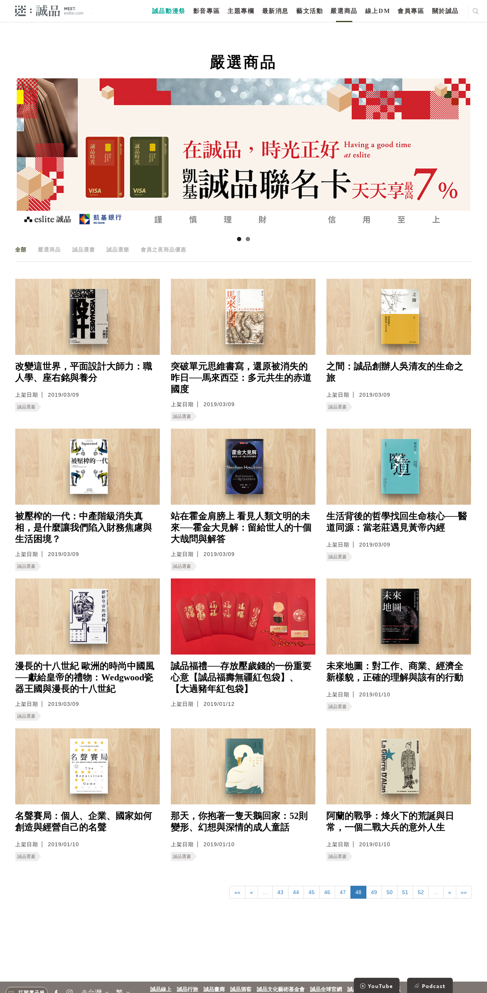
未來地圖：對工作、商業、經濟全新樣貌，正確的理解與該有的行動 (394, 671)
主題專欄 (241, 11)
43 (280, 892)
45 (312, 892)
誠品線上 (161, 989)
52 (421, 892)
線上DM (377, 11)
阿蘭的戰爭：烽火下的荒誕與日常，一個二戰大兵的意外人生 (390, 821)
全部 (21, 249)
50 (390, 892)
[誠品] (49, 10)
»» (464, 892)
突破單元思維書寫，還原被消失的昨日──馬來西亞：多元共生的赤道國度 (241, 377)
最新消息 (275, 11)
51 (405, 892)
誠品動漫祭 (169, 11)
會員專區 (411, 11)
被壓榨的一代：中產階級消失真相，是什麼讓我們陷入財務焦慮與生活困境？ (83, 527)
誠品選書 (83, 249)
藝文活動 (309, 11)
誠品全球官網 (326, 989)
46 (327, 892)
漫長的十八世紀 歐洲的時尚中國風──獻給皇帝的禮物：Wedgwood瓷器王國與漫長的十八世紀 (84, 677)
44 (296, 892)
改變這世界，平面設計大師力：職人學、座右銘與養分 (83, 372)
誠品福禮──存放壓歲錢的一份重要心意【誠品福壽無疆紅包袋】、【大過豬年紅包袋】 (241, 677)
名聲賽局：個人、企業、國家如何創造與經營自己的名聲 (83, 821)
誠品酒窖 (240, 989)
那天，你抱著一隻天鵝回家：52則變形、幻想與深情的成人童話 (239, 821)
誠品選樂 (118, 249)
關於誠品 (445, 11)
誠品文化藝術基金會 (281, 989)
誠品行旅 (187, 989)
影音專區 (206, 11)
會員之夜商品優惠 (163, 249)
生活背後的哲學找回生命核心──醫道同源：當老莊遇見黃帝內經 (396, 521)
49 (374, 892)
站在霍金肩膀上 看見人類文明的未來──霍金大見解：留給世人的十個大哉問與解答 (241, 527)
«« (237, 892)
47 (343, 892)
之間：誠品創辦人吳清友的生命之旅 (394, 372)
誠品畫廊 (214, 989)
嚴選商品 (344, 11)
